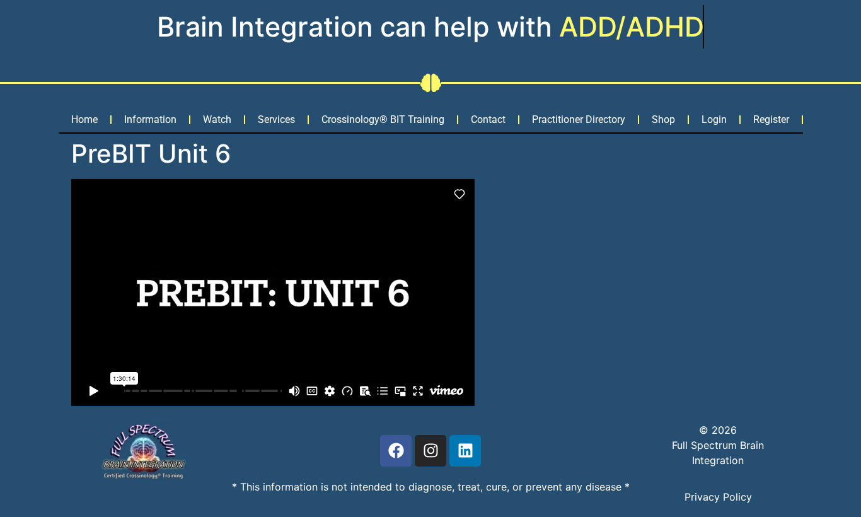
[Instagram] (430, 451)
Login (714, 119)
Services (276, 119)
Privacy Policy (718, 497)
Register (771, 119)
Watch (217, 119)
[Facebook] (396, 451)
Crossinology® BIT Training (382, 119)
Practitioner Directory (578, 119)
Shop (663, 119)
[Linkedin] (465, 451)
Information (150, 119)
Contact (488, 119)
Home (84, 119)
